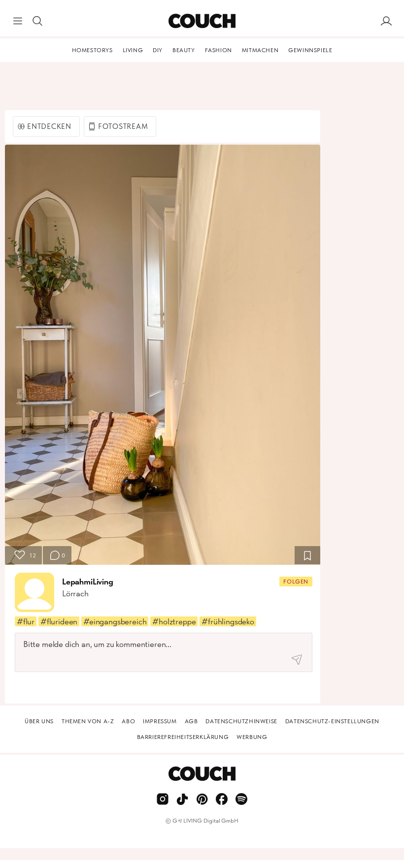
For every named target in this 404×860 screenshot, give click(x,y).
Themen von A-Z (88, 721)
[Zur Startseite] (201, 21)
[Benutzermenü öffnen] (386, 21)
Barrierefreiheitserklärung (183, 737)
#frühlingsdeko (228, 621)
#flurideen (58, 621)
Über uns (39, 721)
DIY (158, 50)
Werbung (251, 737)
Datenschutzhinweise (241, 721)
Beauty (183, 50)
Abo (128, 721)
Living (133, 50)
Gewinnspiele (310, 50)
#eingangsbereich (114, 621)
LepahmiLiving (87, 581)
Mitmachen (260, 50)
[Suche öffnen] (37, 21)
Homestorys (92, 50)
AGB (191, 721)
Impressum (159, 721)
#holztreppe (174, 621)
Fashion (218, 50)
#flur (25, 621)
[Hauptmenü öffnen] (18, 21)
